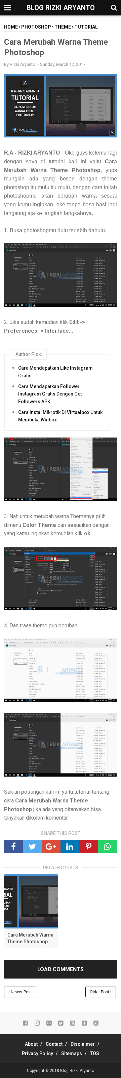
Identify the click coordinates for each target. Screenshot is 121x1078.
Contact (54, 1044)
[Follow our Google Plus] (48, 1023)
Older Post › (101, 992)
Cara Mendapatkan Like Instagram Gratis (55, 371)
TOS (94, 1053)
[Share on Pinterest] (88, 846)
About (31, 1044)
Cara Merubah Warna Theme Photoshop (30, 938)
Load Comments (60, 969)
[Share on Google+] (51, 846)
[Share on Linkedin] (70, 846)
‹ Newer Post (20, 992)
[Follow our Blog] (84, 1023)
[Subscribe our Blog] (95, 1023)
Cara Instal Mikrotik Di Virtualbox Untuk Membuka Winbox (60, 416)
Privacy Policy (37, 1053)
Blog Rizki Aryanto (61, 8)
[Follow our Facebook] (25, 1023)
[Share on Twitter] (32, 846)
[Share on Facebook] (13, 846)
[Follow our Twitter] (60, 1023)
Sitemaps (71, 1053)
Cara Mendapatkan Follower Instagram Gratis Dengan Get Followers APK (50, 394)
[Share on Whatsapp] (107, 846)
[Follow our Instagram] (37, 1023)
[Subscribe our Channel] (72, 1023)
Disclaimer (83, 1044)
